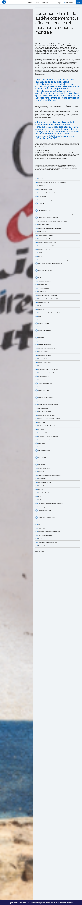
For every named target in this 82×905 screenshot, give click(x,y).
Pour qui (37, 2)
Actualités (37, 5)
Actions (30, 2)
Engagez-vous (45, 2)
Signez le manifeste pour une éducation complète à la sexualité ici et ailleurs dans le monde (41, 903)
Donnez (78, 2)
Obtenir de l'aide (69, 2)
